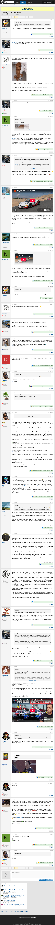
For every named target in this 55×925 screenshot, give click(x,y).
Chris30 (16, 633)
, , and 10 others (44, 844)
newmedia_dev (18, 158)
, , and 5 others (43, 331)
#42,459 (51, 250)
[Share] (49, 20)
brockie (16, 505)
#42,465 (51, 371)
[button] (25, 2)
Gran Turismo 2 (5, 908)
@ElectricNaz (26, 485)
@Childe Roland (19, 817)
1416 (16, 17)
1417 (19, 17)
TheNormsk (17, 394)
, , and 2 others (43, 280)
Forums (22, 2)
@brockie (14, 138)
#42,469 (51, 502)
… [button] (7, 17)
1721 (27, 17)
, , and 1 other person (43, 34)
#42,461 (51, 304)
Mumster (16, 415)
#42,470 (51, 533)
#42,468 (51, 476)
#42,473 (51, 630)
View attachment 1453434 (20, 399)
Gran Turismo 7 (5, 893)
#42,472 (51, 607)
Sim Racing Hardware (7, 887)
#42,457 (51, 187)
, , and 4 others (42, 470)
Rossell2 (16, 253)
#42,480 (51, 850)
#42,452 (51, 40)
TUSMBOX (17, 755)
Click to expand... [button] (32, 129)
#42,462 (51, 320)
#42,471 (51, 570)
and (46, 49)
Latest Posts (4, 884)
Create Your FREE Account (27, 9)
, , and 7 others (44, 349)
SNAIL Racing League (6, 898)
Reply (52, 36)
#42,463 (51, 338)
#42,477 (51, 783)
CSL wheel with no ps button (9, 885)
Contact (11, 919)
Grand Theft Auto (6, 902)
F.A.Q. (22, 919)
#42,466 (51, 392)
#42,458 (51, 233)
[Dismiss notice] (53, 8)
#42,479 (51, 834)
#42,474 (51, 666)
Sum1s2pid (17, 119)
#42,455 (51, 116)
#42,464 (51, 355)
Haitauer (16, 610)
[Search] (53, 2)
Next (30, 17)
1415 (13, 17)
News (17, 2)
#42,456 (51, 155)
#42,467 (51, 412)
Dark (28, 917)
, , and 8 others (44, 496)
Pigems (3, 14)
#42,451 (51, 19)
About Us (17, 919)
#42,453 (51, 56)
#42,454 (51, 100)
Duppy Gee (17, 22)
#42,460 (51, 286)
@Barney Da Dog (35, 485)
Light (22, 917)
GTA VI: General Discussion (9, 900)
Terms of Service (28, 919)
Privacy (43, 919)
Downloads (29, 2)
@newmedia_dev (15, 42)
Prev (3, 17)
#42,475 (51, 732)
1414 (10, 17)
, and (46, 149)
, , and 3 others (43, 365)
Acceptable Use (37, 919)
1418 (22, 17)
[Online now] (5, 484)
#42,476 (51, 753)
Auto (33, 917)
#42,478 (51, 799)
